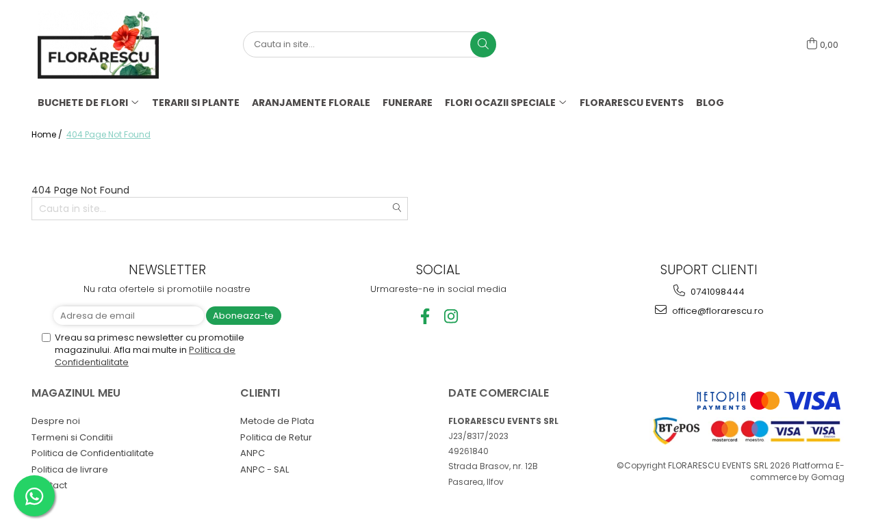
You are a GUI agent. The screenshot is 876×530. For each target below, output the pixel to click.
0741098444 (716, 291)
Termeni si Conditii (72, 437)
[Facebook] (425, 316)
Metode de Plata (277, 420)
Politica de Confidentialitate (92, 453)
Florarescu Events (632, 102)
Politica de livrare (69, 469)
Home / (47, 134)
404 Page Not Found (108, 134)
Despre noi (55, 420)
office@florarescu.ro (717, 310)
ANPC (252, 453)
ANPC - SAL (264, 469)
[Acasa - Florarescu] (106, 44)
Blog (710, 102)
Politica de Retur (276, 437)
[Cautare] (483, 44)
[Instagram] (451, 316)
